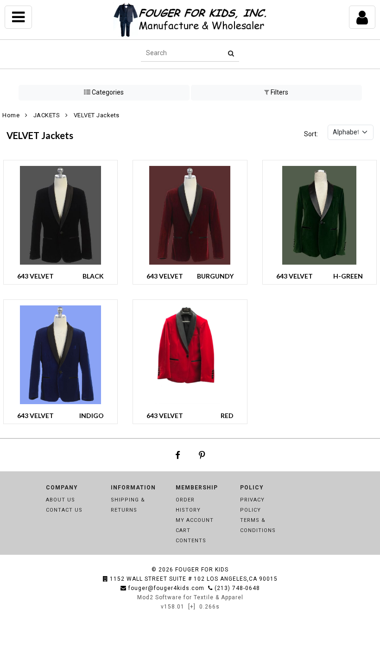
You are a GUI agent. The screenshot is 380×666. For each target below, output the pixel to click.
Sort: (311, 134)
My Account (195, 520)
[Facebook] (177, 455)
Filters (278, 92)
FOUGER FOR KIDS (201, 569)
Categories (107, 92)
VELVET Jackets (97, 115)
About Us (60, 500)
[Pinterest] (202, 455)
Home (10, 115)
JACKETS (46, 115)
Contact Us (64, 510)
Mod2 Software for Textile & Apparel (190, 597)
